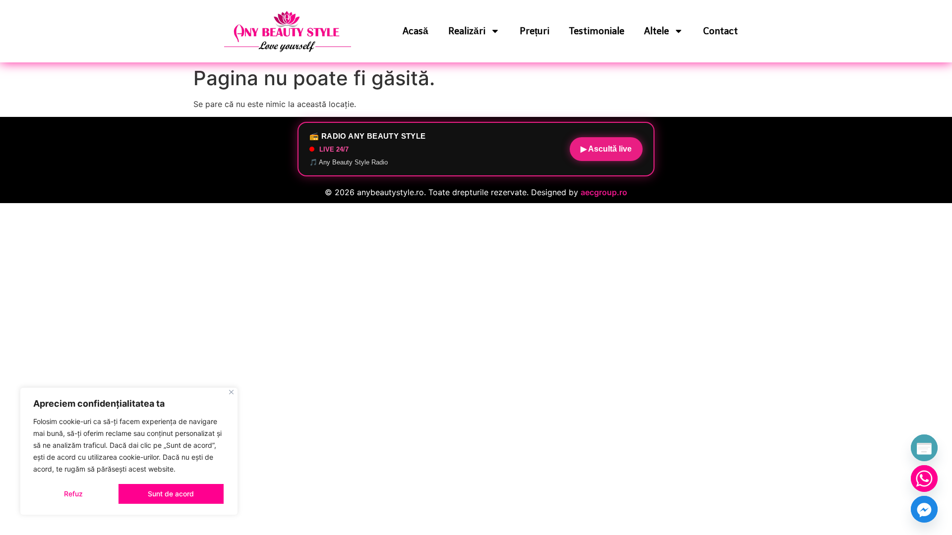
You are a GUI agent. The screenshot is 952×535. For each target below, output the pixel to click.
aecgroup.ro (604, 192)
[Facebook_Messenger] (924, 509)
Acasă (415, 31)
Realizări (466, 31)
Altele (656, 31)
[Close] (231, 392)
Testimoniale (596, 31)
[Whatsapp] (924, 478)
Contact (720, 31)
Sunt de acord (171, 493)
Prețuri (534, 31)
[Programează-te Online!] (924, 447)
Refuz (73, 493)
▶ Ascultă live (606, 149)
